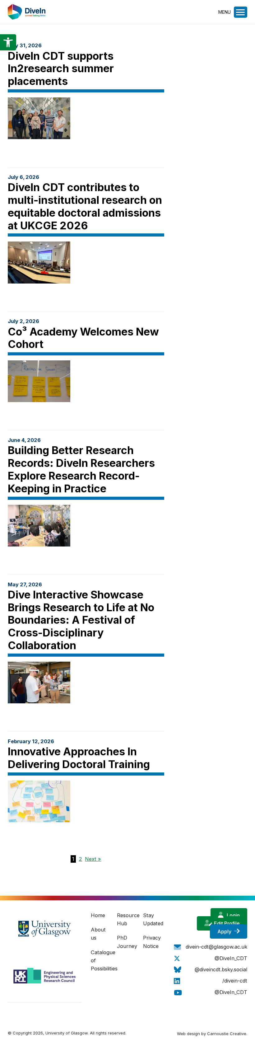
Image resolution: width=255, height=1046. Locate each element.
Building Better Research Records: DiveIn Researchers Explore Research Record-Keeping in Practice (81, 469)
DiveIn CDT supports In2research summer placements (61, 68)
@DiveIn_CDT (231, 958)
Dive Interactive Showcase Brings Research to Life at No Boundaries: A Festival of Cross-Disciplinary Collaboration (81, 620)
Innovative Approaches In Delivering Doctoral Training (79, 758)
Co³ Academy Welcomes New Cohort (83, 338)
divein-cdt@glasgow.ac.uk (216, 947)
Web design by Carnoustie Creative (211, 1033)
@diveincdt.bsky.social (221, 969)
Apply (225, 931)
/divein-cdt (234, 981)
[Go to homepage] (27, 18)
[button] (8, 42)
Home (98, 915)
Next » (93, 859)
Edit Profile (226, 923)
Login (232, 915)
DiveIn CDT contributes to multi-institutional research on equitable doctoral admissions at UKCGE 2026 (85, 206)
